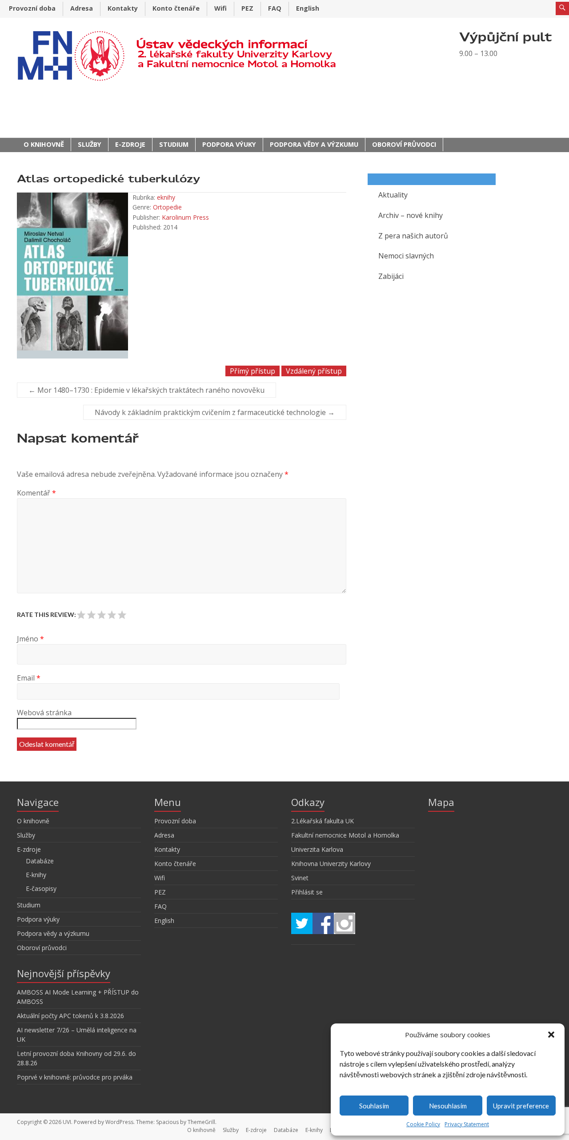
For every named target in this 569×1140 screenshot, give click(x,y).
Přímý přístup (252, 371)
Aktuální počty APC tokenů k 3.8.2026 (70, 1015)
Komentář (36, 493)
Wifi (220, 8)
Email (28, 678)
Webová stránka (44, 712)
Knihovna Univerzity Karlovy (331, 863)
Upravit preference (521, 1106)
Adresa (81, 8)
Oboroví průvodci (404, 144)
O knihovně (44, 144)
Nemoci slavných (406, 256)
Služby (89, 144)
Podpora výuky (229, 144)
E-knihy (36, 874)
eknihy (166, 197)
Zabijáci (391, 276)
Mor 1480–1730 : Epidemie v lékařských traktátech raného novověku (146, 390)
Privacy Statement (467, 1124)
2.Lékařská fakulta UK (322, 821)
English (307, 8)
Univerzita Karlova (317, 849)
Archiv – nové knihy (410, 215)
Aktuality (393, 195)
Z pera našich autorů (413, 236)
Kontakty (123, 8)
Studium (173, 144)
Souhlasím (374, 1106)
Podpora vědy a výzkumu (314, 144)
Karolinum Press (185, 217)
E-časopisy (41, 888)
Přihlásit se (307, 892)
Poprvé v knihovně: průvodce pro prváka (74, 1077)
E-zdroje (130, 144)
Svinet (300, 878)
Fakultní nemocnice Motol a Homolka (345, 835)
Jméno (30, 639)
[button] (551, 1034)
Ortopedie (167, 207)
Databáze (40, 861)
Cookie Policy (423, 1124)
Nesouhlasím (448, 1106)
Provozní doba (32, 8)
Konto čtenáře (176, 8)
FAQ (274, 8)
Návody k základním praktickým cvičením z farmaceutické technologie (215, 412)
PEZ (247, 8)
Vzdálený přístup (314, 371)
